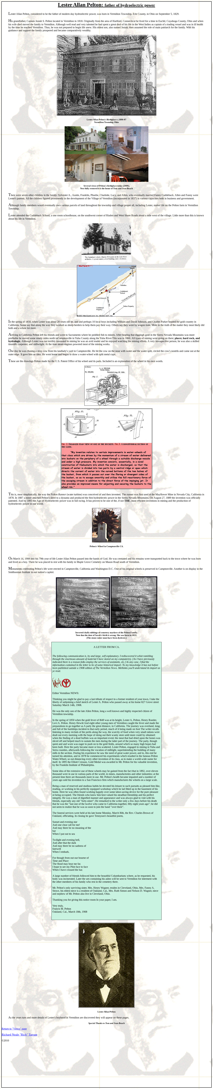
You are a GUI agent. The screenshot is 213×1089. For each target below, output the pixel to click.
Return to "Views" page (14, 1028)
